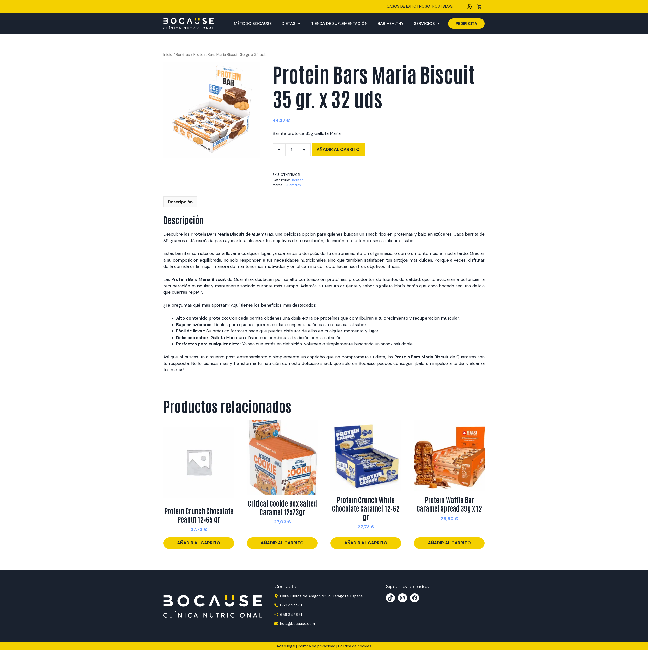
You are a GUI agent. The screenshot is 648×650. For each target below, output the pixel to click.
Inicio (167, 54)
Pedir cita (466, 23)
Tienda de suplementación (339, 23)
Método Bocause (253, 23)
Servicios (424, 23)
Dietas (288, 23)
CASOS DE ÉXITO (401, 6)
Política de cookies (354, 646)
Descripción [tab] (180, 202)
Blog (448, 6)
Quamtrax (293, 185)
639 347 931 (291, 605)
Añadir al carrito (338, 149)
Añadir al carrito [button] (198, 543)
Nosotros (429, 6)
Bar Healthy (391, 23)
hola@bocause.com (297, 623)
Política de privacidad (316, 646)
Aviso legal (286, 646)
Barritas (183, 54)
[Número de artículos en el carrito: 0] (479, 6)
